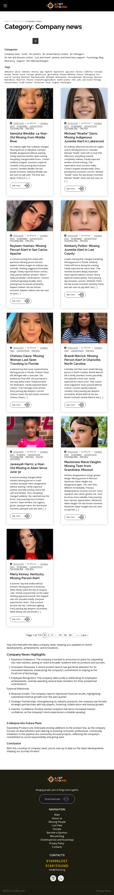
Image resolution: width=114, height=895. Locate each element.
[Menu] (5, 5)
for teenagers (77, 53)
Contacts (57, 847)
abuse (18, 71)
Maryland (25, 77)
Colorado (98, 71)
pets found (87, 80)
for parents (35, 53)
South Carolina (26, 82)
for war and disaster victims (18, 57)
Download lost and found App (57, 839)
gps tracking (52, 74)
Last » (84, 635)
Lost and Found (42, 57)
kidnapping (90, 74)
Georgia (30, 74)
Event (25, 53)
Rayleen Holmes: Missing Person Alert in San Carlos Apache (29, 249)
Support (21, 60)
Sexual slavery (11, 82)
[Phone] (53, 878)
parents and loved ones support (68, 57)
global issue (40, 74)
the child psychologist (37, 60)
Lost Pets (57, 825)
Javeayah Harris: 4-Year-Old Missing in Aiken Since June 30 (28, 468)
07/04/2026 (18, 348)
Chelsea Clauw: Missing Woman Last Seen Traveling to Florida (27, 359)
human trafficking (67, 74)
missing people (75, 77)
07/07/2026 (73, 123)
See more (16, 185)
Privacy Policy (57, 843)
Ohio (74, 80)
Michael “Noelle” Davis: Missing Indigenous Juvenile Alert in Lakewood (84, 137)
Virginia (55, 82)
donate (7, 74)
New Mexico (9, 80)
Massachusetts (38, 77)
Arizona (79, 71)
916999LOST (57, 861)
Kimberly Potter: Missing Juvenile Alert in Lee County (82, 249)
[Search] (35, 41)
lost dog (16, 77)
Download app (52, 799)
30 (70, 635)
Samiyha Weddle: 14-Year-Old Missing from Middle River (29, 137)
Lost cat (7, 77)
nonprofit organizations (45, 80)
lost (97, 74)
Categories (17, 21)
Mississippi (88, 77)
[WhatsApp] (61, 878)
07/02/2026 (18, 564)
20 (65, 635)
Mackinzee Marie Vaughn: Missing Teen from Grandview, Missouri (82, 466)
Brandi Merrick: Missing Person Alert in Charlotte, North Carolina (82, 359)
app (41, 71)
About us (57, 818)
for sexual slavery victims (55, 53)
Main (6, 21)
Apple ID (48, 71)
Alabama (26, 71)
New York (21, 80)
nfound (29, 80)
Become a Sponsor (57, 832)
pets (79, 80)
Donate (57, 829)
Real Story (9, 60)
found (22, 74)
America (35, 71)
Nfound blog (57, 836)
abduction (9, 71)
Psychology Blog (95, 57)
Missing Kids (61, 77)
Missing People (57, 821)
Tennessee (39, 82)
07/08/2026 (18, 123)
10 (60, 635)
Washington (65, 82)
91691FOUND (57, 865)
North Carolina (63, 80)
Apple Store (59, 71)
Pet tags (97, 80)
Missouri (98, 77)
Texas (48, 82)
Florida (15, 74)
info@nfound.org (57, 870)
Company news (12, 53)
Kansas (80, 74)
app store (69, 71)
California (88, 71)
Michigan (50, 77)
